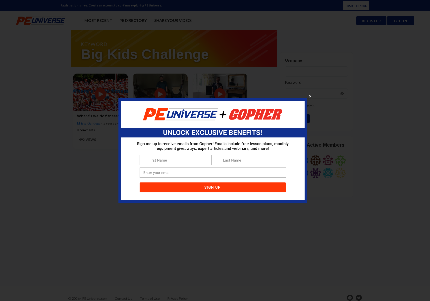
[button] (310, 96)
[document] (215, 150)
